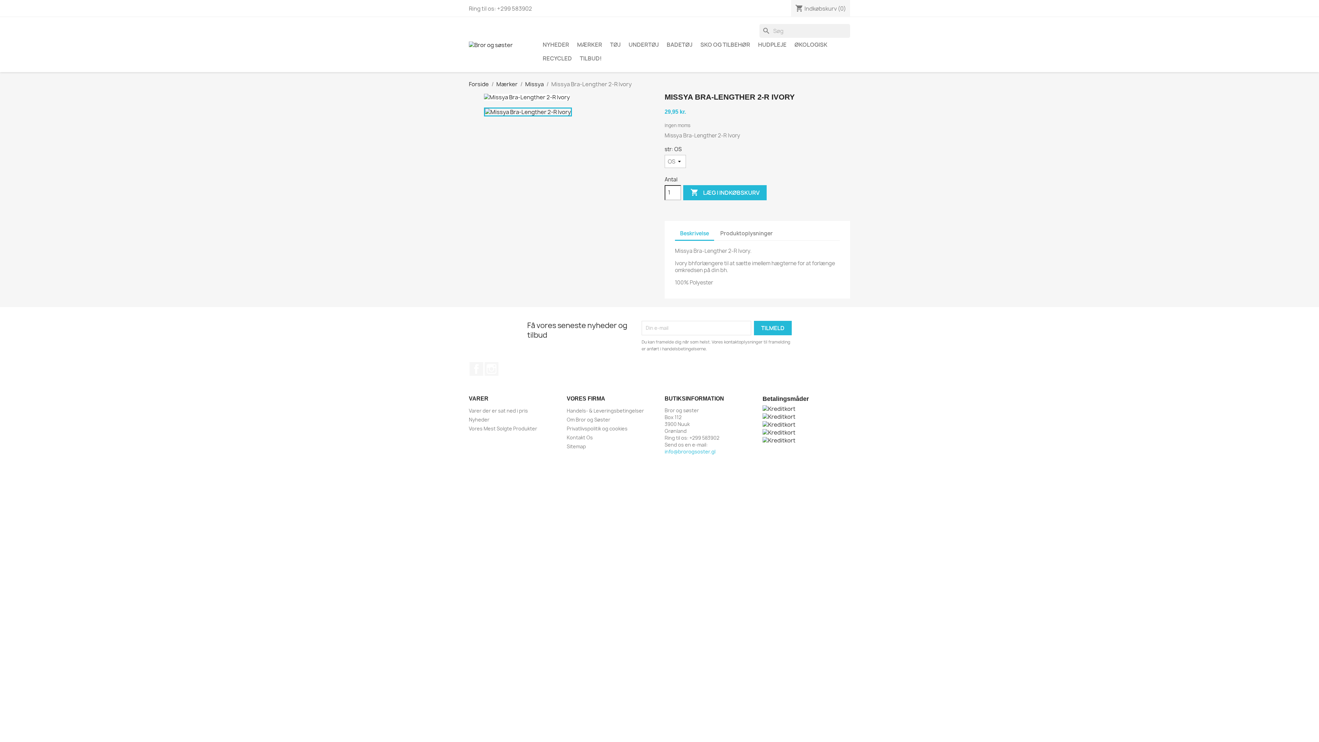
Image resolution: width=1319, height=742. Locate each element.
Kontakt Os (580, 437)
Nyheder (479, 419)
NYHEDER (556, 44)
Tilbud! (591, 58)
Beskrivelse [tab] (694, 233)
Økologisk (810, 44)
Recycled (557, 58)
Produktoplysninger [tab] (746, 233)
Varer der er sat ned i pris (498, 410)
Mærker (589, 44)
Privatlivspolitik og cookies (597, 428)
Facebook (476, 369)
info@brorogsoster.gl (690, 451)
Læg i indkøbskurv (724, 192)
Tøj (615, 44)
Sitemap (576, 446)
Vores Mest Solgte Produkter (503, 428)
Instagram (491, 369)
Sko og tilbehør (725, 44)
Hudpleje (772, 44)
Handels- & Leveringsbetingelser (605, 410)
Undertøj (644, 44)
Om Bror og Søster (588, 419)
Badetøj (679, 44)
